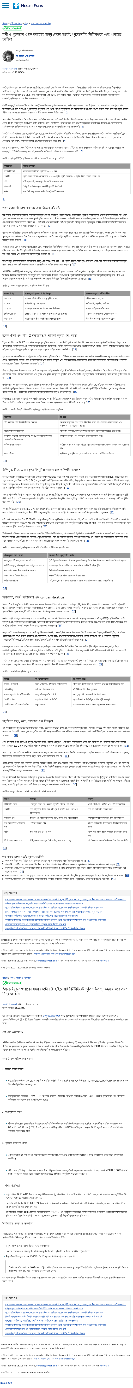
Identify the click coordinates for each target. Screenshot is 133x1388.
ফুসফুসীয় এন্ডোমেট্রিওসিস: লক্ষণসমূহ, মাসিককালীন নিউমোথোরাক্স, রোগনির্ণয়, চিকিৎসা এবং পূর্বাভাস (45, 928)
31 (15, 735)
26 (60, 625)
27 (87, 639)
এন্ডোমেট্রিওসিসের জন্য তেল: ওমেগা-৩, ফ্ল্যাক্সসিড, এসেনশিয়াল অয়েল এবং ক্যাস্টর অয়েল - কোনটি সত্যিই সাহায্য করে (54, 907)
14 (41, 363)
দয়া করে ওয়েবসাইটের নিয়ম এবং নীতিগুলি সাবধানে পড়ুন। (55, 954)
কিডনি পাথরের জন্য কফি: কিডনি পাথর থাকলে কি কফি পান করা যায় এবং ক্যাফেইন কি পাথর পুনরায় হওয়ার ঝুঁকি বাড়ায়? (53, 911)
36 (4, 848)
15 (8, 377)
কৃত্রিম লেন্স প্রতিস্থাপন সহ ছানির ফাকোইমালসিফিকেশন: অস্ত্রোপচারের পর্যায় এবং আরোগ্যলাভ (44, 903)
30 (4, 712)
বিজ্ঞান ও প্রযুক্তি (23, 978)
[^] (12, 30)
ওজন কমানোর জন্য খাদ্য (41, 23)
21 (112, 512)
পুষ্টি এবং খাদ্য (16, 23)
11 (90, 278)
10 (74, 264)
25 (73, 611)
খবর (11, 978)
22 (44, 526)
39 (21, 871)
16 (75, 392)
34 (42, 770)
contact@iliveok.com (46, 960)
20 (18, 501)
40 (127, 875)
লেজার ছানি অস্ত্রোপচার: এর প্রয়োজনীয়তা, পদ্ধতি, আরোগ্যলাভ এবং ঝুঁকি (35, 924)
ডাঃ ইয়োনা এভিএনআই (25, 56)
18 (4, 461)
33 (66, 756)
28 (67, 653)
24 (4, 588)
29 (100, 664)
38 (118, 864)
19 (67, 487)
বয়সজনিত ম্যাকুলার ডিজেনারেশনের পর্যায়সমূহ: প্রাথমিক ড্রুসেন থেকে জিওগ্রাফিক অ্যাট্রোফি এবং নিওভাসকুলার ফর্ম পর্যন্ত (55, 920)
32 (126, 745)
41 (113, 879)
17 (87, 402)
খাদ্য (26, 23)
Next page (6, 1382)
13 (74, 349)
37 (89, 860)
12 (4, 326)
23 (87, 540)
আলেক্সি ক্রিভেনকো (9, 68)
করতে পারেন (104, 960)
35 (74, 784)
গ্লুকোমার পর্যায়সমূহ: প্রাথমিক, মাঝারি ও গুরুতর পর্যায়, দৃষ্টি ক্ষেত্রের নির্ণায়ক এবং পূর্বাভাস (41, 915)
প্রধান (4, 23)
